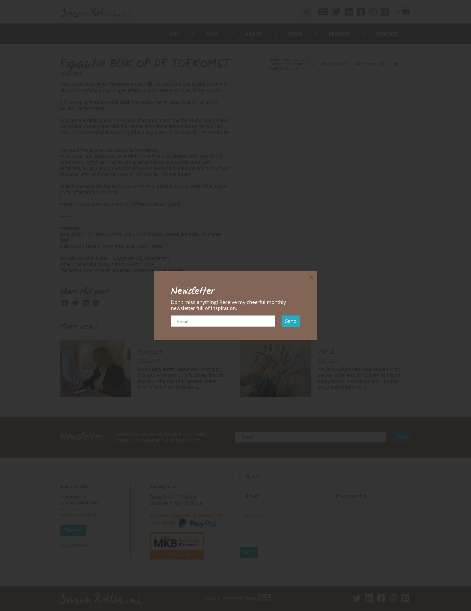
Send (291, 321)
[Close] (311, 277)
